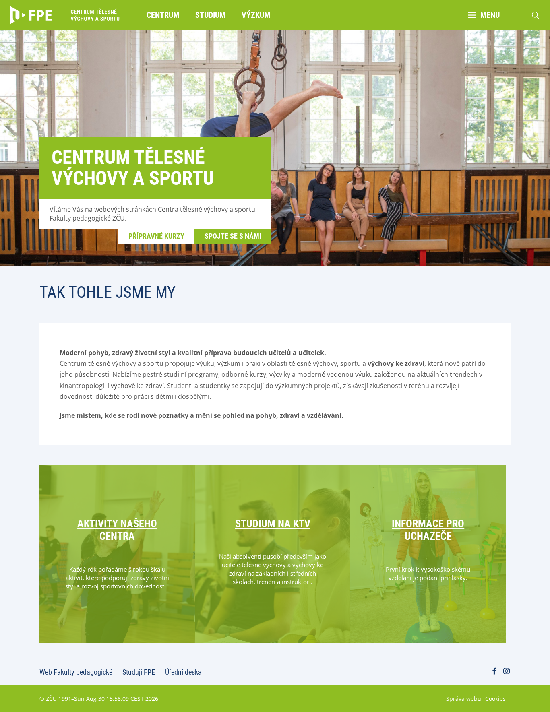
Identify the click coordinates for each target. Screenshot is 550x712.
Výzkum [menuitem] (256, 15)
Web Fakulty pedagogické (75, 672)
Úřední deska (183, 672)
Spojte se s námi (233, 236)
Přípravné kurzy (156, 236)
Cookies (495, 698)
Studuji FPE (138, 672)
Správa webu (463, 698)
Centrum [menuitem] (163, 15)
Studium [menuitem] (210, 15)
